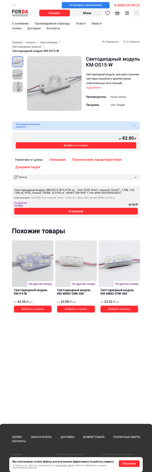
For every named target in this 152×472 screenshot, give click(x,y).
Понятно (129, 463)
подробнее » (94, 87)
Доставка (34, 28)
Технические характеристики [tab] (96, 159)
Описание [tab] (57, 159)
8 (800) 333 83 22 (127, 5)
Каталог (31, 42)
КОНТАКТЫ (19, 441)
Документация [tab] (27, 167)
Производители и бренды (52, 23)
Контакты (53, 28)
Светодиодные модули (26, 46)
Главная (17, 42)
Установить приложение (85, 5)
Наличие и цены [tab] (29, 159)
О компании (20, 23)
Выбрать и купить (76, 145)
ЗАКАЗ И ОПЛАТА (41, 437)
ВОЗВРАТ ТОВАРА (94, 437)
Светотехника (48, 42)
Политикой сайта (64, 465)
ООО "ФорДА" (118, 105)
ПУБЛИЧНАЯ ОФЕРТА (126, 437)
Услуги (80, 23)
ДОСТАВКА (67, 437)
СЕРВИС (17, 437)
